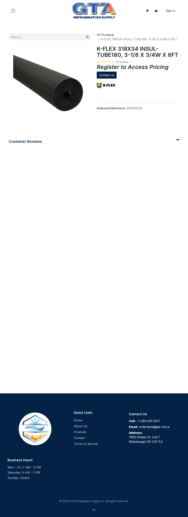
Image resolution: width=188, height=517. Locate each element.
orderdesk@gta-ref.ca (154, 427)
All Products (105, 35)
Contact (79, 438)
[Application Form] (156, 11)
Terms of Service (86, 444)
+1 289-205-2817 (148, 421)
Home (78, 420)
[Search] (87, 36)
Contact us (106, 75)
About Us (80, 426)
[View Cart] (147, 11)
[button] (94, 509)
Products (80, 432)
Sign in (170, 11)
